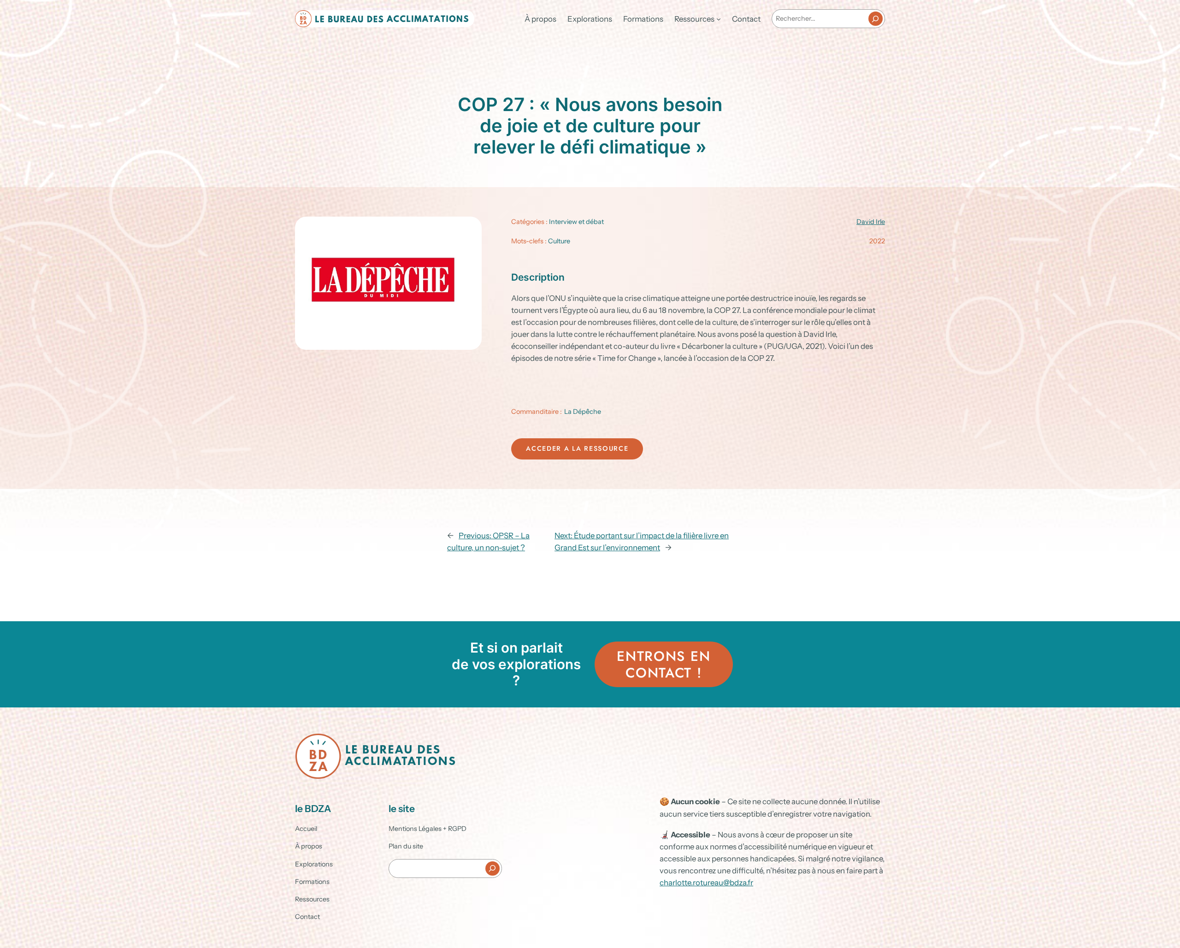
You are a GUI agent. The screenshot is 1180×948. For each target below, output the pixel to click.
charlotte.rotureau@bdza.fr (706, 882)
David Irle (870, 222)
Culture (559, 241)
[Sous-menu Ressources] (718, 19)
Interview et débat (576, 222)
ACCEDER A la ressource (577, 448)
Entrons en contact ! (663, 664)
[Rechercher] (875, 19)
